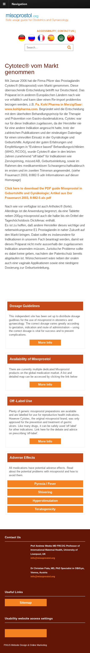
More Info (45, 342)
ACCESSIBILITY (47, 31)
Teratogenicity (45, 509)
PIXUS (7, 645)
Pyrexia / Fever (45, 483)
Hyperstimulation (45, 500)
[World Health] (40, 21)
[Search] (69, 47)
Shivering (45, 492)
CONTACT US (66, 31)
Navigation (19, 4)
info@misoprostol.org (43, 558)
